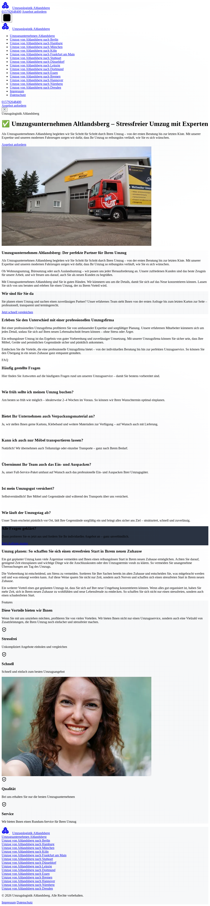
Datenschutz (18, 95)
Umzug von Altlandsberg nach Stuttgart (35, 58)
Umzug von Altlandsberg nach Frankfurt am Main (42, 54)
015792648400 (11, 11)
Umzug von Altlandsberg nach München (36, 47)
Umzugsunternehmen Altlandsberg (32, 36)
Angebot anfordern (34, 11)
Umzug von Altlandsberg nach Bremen (35, 76)
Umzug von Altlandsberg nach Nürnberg (36, 84)
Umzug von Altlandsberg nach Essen (34, 72)
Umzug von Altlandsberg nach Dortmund (37, 69)
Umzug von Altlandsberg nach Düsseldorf (37, 61)
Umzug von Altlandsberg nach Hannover (36, 80)
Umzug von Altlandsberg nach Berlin (34, 39)
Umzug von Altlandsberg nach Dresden (35, 87)
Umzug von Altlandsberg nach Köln (33, 50)
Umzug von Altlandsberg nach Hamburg (36, 43)
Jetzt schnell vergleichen (17, 312)
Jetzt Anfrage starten (15, 543)
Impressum (17, 91)
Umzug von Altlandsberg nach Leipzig (35, 65)
